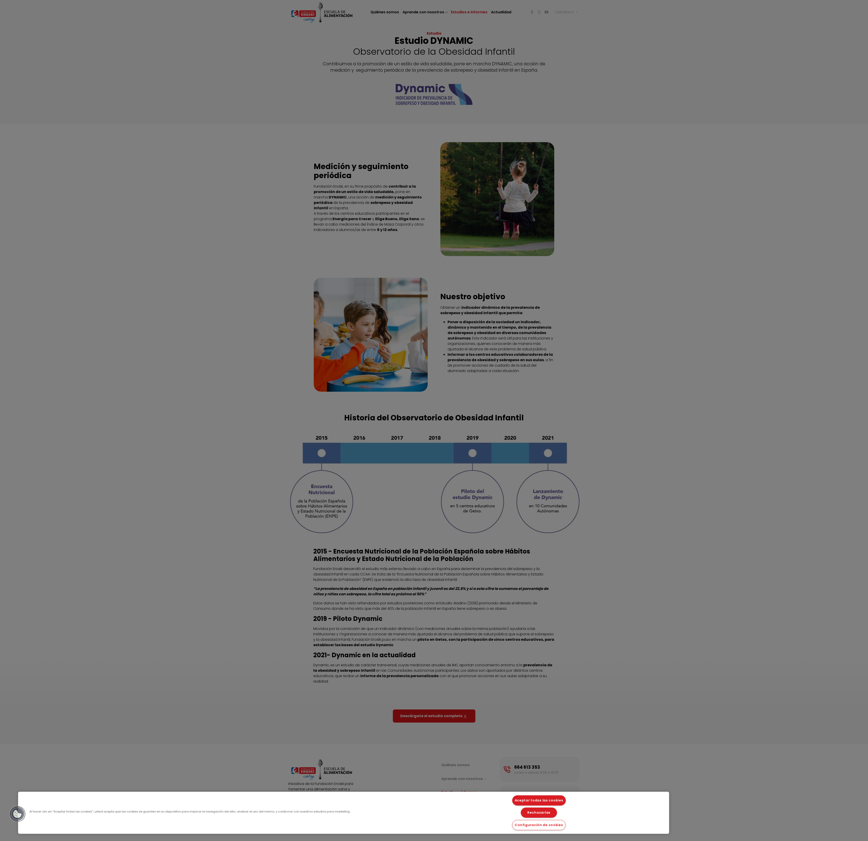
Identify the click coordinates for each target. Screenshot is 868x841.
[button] (17, 814)
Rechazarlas (538, 812)
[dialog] (343, 813)
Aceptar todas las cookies (539, 800)
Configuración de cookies (539, 825)
